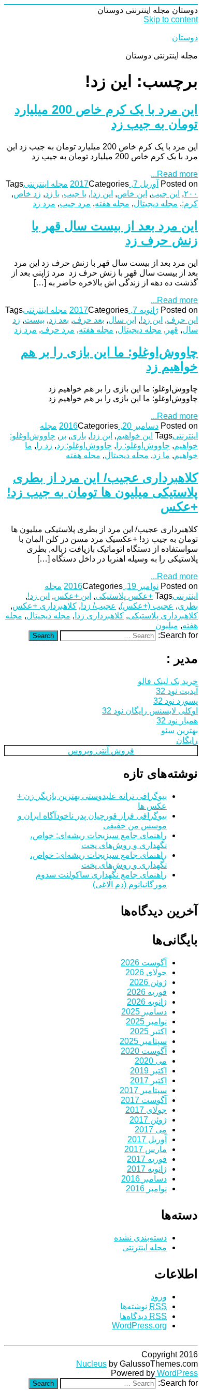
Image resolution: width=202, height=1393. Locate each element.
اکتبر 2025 (148, 1031)
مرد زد (44, 203)
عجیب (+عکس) (147, 605)
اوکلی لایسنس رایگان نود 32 (150, 710)
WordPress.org (139, 1325)
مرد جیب (75, 203)
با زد (52, 193)
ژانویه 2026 (147, 1001)
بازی (78, 435)
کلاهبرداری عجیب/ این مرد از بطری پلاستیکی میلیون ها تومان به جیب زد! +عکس (102, 492)
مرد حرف (58, 329)
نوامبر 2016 (146, 1188)
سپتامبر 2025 (143, 1041)
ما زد (161, 455)
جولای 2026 (146, 972)
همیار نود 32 (177, 720)
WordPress (176, 1373)
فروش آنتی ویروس (101, 750)
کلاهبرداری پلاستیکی (163, 615)
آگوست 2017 (144, 1100)
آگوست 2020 (144, 1051)
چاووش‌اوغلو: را (143, 445)
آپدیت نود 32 (177, 691)
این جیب (165, 193)
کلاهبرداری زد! (99, 615)
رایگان (187, 740)
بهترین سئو (179, 730)
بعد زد (59, 319)
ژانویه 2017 (147, 1168)
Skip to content (170, 19)
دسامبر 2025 (144, 1011)
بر (63, 435)
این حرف (182, 319)
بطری (188, 605)
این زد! (102, 193)
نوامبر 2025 (146, 1021)
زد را (44, 445)
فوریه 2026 (147, 992)
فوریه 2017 (147, 1159)
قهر (172, 329)
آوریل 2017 (147, 1139)
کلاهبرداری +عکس (44, 605)
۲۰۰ (191, 193)
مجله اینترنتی (45, 183)
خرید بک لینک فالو (168, 681)
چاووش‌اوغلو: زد (84, 445)
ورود (159, 1296)
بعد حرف (88, 319)
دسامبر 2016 (144, 1178)
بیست (34, 319)
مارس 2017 (145, 1149)
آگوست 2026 (144, 962)
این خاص (132, 193)
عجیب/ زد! (98, 605)
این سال (122, 319)
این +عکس (72, 596)
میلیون (166, 625)
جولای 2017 (146, 1110)
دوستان (185, 37)
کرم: (190, 203)
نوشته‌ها (143, 1306)
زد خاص (27, 193)
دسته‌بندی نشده (140, 1237)
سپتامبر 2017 (143, 1090)
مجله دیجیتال (156, 203)
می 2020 (151, 1060)
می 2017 (151, 1129)
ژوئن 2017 (148, 1119)
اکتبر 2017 (148, 1080)
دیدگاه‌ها (143, 1316)
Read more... (174, 174)
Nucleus (91, 1363)
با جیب (75, 193)
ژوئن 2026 (148, 982)
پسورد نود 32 (175, 700)
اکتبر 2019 (148, 1070)
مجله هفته (112, 203)
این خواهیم (135, 435)
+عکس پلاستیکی (124, 596)
